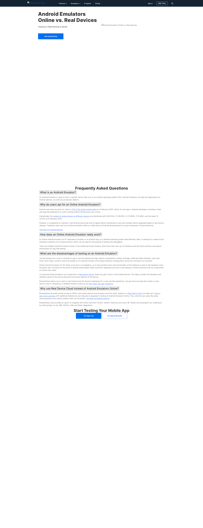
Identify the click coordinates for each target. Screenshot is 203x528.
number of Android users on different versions (71, 216)
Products (62, 3)
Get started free (50, 36)
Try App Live (89, 316)
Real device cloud (135, 293)
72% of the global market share (84, 209)
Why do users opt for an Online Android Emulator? (70, 204)
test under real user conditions (101, 284)
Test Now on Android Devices (51, 230)
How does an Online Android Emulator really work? (70, 234)
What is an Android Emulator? (58, 192)
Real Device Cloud (86, 274)
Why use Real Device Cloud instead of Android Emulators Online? (79, 288)
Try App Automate (114, 316)
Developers (75, 3)
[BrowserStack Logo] (37, 3)
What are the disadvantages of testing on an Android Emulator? (78, 253)
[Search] (173, 3)
